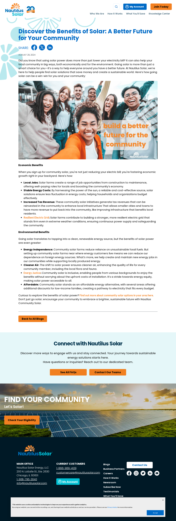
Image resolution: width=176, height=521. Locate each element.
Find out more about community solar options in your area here (116, 295)
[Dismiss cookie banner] (163, 500)
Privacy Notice (112, 507)
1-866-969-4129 (66, 468)
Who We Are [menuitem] (97, 13)
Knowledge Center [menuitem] (159, 13)
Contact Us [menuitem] (146, 31)
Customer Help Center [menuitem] (151, 19)
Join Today (161, 7)
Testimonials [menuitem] (146, 39)
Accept (155, 513)
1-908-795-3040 (27, 479)
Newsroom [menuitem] (109, 482)
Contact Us (139, 465)
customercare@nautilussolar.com (78, 472)
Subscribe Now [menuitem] (112, 487)
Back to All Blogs (33, 318)
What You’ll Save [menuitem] (135, 13)
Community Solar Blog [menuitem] (151, 27)
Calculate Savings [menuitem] (149, 23)
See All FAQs (68, 372)
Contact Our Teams (108, 372)
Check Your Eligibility (22, 420)
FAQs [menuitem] (143, 35)
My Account (137, 6)
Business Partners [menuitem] (113, 468)
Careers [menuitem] (108, 473)
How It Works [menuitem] (115, 13)
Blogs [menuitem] (106, 464)
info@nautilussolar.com (32, 483)
